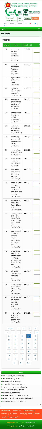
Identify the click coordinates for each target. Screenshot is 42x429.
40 (35, 355)
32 (15, 351)
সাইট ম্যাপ (4, 414)
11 (9, 336)
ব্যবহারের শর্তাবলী (28, 410)
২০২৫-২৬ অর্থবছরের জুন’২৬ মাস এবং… (13, 378)
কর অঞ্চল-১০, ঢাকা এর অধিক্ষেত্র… (11, 381)
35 (35, 351)
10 (36, 332)
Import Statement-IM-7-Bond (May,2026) (15, 395)
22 (15, 344)
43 (22, 359)
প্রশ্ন (5, 24)
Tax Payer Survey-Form (11, 19)
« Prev (10, 328)
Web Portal (20, 19)
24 (28, 344)
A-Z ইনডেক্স (13, 414)
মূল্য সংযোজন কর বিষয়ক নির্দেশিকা (11, 393)
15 (35, 336)
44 (28, 359)
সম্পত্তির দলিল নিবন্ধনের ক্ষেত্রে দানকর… (13, 384)
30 (35, 347)
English (35, 18)
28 (22, 347)
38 (22, 355)
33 (22, 351)
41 (9, 359)
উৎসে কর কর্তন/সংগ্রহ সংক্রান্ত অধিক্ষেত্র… (14, 376)
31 (9, 351)
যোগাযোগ (12, 24)
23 (22, 344)
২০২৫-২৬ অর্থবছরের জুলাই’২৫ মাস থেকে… (13, 390)
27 (15, 347)
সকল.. (39, 404)
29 (28, 347)
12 (15, 336)
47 (21, 363)
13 (22, 336)
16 (9, 340)
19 (28, 340)
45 (35, 359)
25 (35, 344)
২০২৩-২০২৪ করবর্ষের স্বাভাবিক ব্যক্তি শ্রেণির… (15, 387)
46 (14, 363)
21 (9, 344)
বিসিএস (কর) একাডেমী (26, 414)
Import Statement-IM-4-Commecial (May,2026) (17, 398)
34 (28, 351)
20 (35, 340)
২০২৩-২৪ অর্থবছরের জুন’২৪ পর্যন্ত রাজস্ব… (14, 401)
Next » (29, 363)
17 (15, 340)
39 (28, 355)
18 (22, 340)
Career (28, 18)
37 (15, 355)
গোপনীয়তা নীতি (17, 410)
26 (9, 347)
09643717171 (34, 12)
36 (9, 355)
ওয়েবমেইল (19, 24)
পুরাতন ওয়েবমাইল (14, 417)
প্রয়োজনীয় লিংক (5, 410)
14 (28, 336)
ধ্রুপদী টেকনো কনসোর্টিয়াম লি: (26, 426)
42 (15, 359)
